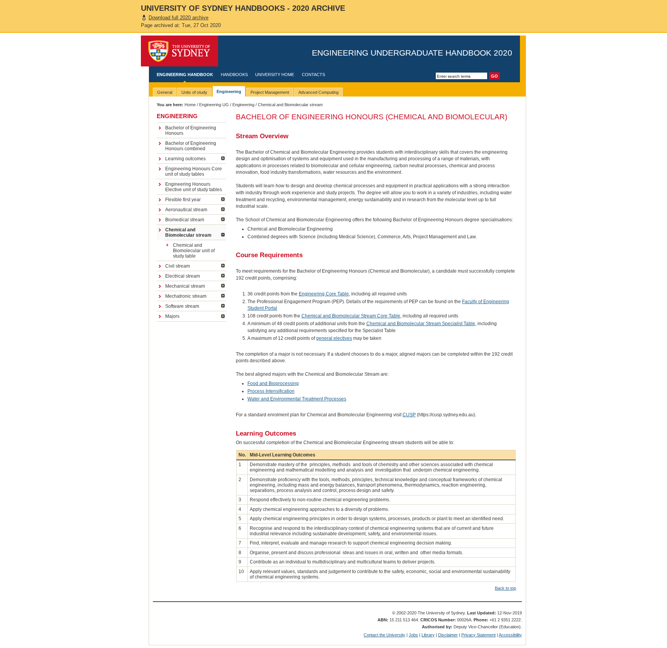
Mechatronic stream (186, 296)
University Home (274, 74)
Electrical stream (182, 276)
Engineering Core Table (324, 294)
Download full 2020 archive (178, 17)
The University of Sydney (179, 51)
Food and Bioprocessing (273, 383)
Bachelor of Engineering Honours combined (190, 146)
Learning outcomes (185, 158)
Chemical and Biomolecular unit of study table (194, 251)
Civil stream (177, 266)
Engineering (243, 104)
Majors (172, 316)
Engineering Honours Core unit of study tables (193, 171)
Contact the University (384, 635)
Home (190, 104)
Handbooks (234, 74)
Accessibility (510, 635)
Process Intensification (271, 391)
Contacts (313, 74)
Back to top (505, 588)
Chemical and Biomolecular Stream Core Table (350, 316)
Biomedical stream (184, 219)
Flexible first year (183, 199)
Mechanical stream (185, 286)
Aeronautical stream (186, 209)
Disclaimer (448, 635)
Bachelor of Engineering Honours (190, 130)
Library (428, 635)
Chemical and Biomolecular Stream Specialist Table (420, 323)
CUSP (409, 414)
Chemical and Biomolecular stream (188, 232)
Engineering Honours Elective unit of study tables (193, 187)
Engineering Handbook (185, 74)
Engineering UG (214, 104)
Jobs (413, 635)
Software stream (182, 306)
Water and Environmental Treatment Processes (296, 399)
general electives (334, 338)
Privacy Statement (478, 635)
